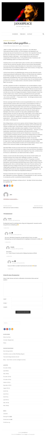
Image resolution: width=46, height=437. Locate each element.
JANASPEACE (23, 24)
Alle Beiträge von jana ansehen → (10, 199)
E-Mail (5, 303)
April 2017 (5, 399)
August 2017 (5, 388)
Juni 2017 (5, 393)
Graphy (25, 434)
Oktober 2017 (6, 382)
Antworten (6, 227)
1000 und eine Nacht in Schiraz (11, 207)
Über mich (22, 34)
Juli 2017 (5, 391)
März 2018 (5, 373)
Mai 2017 (5, 396)
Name (5, 299)
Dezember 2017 (6, 376)
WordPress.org (6, 422)
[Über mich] (23, 28)
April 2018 (5, 370)
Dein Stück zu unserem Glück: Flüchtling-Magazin (13, 353)
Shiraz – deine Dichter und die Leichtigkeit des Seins (14, 359)
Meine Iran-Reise (7, 337)
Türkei (4, 342)
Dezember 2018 (6, 367)
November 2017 (6, 379)
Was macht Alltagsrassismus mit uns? (11, 356)
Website (5, 307)
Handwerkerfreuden (38, 207)
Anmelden (5, 413)
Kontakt (29, 34)
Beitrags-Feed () (7, 416)
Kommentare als (7, 419)
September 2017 (6, 385)
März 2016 (5, 405)
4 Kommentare (26, 45)
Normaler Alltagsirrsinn (9, 40)
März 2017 (5, 402)
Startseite (15, 34)
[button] (5, 186)
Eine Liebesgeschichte (8, 351)
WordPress (18, 434)
